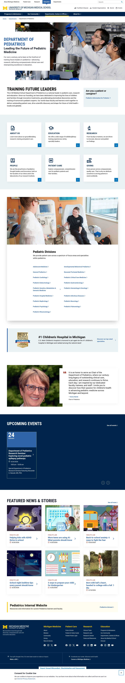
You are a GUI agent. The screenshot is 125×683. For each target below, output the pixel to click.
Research (37, 2)
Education (47, 2)
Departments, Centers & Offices (110, 635)
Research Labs (87, 633)
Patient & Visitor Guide (72, 633)
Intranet (103, 641)
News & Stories (48, 641)
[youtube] (55, 645)
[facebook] (45, 645)
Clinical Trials (87, 630)
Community (47, 635)
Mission (46, 633)
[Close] (121, 673)
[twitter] (52, 645)
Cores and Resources (89, 638)
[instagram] (48, 645)
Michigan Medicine (52, 626)
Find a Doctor (69, 630)
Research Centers (88, 635)
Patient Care (26, 2)
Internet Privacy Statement (26, 679)
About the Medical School (108, 638)
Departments (57, 2)
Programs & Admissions (108, 630)
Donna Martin (74, 397)
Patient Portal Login (71, 635)
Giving (45, 638)
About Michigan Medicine (11, 2)
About (45, 630)
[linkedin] (92, 645)
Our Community (105, 633)
